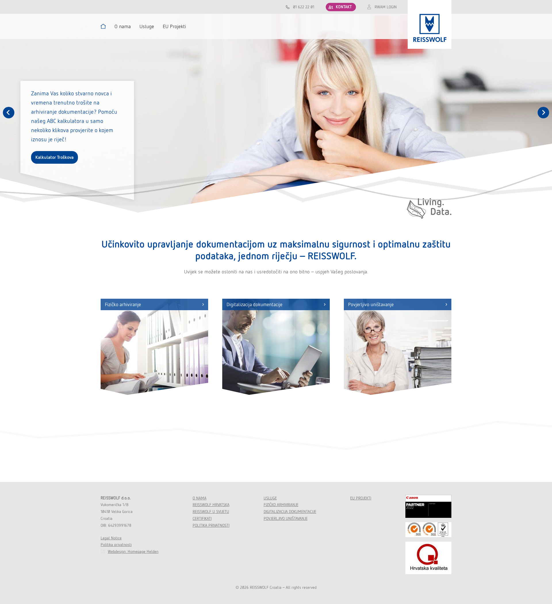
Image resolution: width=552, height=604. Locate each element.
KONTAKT (344, 7)
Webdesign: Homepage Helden (133, 551)
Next (543, 112)
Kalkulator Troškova (54, 157)
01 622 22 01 (303, 7)
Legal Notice (111, 538)
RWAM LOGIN (386, 7)
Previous (8, 112)
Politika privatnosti (116, 544)
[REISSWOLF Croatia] (429, 24)
